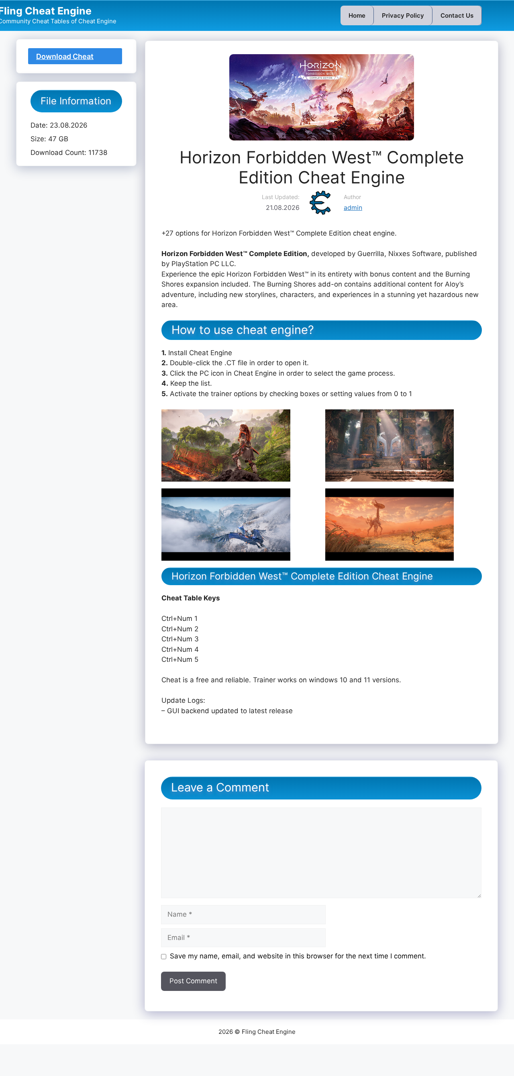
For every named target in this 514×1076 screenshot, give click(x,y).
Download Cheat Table (65, 58)
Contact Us (457, 15)
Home (357, 15)
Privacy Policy (403, 15)
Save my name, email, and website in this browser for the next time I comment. (298, 956)
